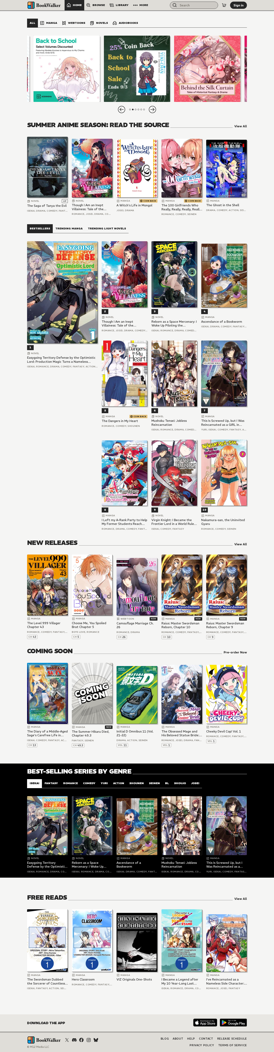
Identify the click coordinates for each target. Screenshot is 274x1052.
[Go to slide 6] (144, 109)
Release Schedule (232, 1038)
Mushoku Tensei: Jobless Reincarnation (169, 423)
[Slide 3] (207, 69)
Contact (206, 1038)
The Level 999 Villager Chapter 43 (43, 625)
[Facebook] (81, 1040)
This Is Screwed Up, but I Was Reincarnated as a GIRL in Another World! (222, 423)
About (178, 1038)
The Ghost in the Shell (222, 205)
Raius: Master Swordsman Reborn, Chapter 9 (225, 625)
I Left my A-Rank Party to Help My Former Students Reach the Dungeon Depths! (124, 522)
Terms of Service (232, 1045)
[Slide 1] (66, 69)
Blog (165, 1038)
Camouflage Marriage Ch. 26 (135, 625)
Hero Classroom (83, 979)
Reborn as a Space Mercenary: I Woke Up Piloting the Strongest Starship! (174, 324)
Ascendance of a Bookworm (221, 322)
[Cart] (224, 5)
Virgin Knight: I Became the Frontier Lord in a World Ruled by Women (173, 522)
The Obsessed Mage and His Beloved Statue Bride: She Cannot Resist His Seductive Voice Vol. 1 (180, 733)
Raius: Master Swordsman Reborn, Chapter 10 (180, 625)
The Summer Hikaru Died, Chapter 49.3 (90, 734)
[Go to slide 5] (141, 109)
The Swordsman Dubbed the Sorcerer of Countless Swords (46, 981)
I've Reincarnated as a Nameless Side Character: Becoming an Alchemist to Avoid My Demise (225, 981)
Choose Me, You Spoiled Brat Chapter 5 (89, 625)
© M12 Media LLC (38, 1047)
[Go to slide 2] (133, 109)
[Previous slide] (121, 109)
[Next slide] (152, 109)
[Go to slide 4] (138, 109)
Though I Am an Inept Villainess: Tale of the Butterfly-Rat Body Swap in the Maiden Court (91, 207)
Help (191, 1038)
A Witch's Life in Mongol (134, 205)
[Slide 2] (137, 69)
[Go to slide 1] (130, 109)
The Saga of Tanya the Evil (47, 206)
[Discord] (74, 1040)
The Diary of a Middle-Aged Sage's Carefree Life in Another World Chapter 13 (47, 733)
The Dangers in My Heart (120, 421)
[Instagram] (88, 1040)
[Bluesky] (95, 1040)
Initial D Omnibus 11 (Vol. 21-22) (135, 733)
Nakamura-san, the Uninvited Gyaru (223, 522)
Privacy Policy (202, 1045)
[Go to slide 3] (135, 109)
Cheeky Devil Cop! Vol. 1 (223, 731)
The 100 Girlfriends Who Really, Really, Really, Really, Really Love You (181, 207)
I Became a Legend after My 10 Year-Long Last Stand (179, 981)
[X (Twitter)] (67, 1040)
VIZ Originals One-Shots (134, 979)
